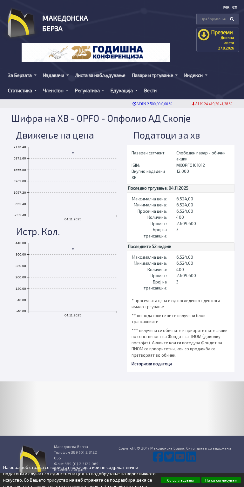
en (234, 7)
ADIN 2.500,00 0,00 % (150, 104)
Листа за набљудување (100, 75)
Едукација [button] (122, 90)
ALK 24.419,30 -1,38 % (209, 104)
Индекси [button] (194, 75)
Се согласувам (180, 480)
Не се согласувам (221, 480)
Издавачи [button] (54, 75)
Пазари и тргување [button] (153, 75)
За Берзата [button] (20, 75)
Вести (150, 90)
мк (226, 7)
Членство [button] (53, 90)
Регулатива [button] (88, 90)
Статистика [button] (20, 90)
